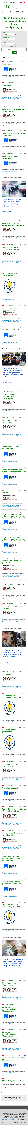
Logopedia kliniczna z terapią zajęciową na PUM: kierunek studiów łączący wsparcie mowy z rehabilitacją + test (13, 963)
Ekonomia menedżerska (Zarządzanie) (11, 274)
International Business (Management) (10, 421)
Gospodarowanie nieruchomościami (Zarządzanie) (9, 396)
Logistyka (5, 493)
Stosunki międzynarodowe (12, 1081)
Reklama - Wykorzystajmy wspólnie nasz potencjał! (9, 1109)
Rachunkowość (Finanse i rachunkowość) (12, 834)
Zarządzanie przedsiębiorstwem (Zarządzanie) (9, 1009)
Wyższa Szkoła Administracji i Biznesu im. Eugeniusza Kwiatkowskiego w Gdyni (11, 98)
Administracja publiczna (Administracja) (11, 157)
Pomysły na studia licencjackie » (12, 177)
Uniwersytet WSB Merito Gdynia (9, 76)
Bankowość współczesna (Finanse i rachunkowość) (12, 248)
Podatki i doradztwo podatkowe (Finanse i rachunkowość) (14, 810)
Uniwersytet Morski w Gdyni (8, 299)
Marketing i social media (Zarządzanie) (11, 765)
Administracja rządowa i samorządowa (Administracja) (13, 224)
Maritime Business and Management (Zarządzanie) (12, 697)
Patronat (26, 1109)
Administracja (7, 64)
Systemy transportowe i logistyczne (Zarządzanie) (12, 906)
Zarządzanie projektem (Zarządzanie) (10, 984)
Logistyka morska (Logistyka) (13, 584)
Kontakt (21, 1109)
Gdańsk (18, 11)
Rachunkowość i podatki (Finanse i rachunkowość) (12, 883)
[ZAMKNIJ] (22, 1122)
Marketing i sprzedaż (10, 788)
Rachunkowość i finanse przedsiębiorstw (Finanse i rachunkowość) (12, 859)
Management (7, 674)
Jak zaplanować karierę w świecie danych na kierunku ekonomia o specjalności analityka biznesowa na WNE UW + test (13, 373)
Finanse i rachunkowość (11, 308)
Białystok (4, 11)
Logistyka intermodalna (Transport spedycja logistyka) (13, 539)
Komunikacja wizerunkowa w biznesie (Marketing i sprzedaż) (14, 471)
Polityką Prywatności (7, 1119)
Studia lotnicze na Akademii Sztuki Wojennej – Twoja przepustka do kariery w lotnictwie (12, 203)
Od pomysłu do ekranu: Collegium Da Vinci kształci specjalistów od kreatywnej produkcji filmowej (12, 654)
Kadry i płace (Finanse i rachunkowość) (11, 448)
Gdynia (23, 11)
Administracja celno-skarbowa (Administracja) (13, 134)
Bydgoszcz (11, 11)
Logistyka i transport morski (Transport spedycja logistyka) (13, 516)
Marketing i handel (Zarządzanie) (9, 731)
